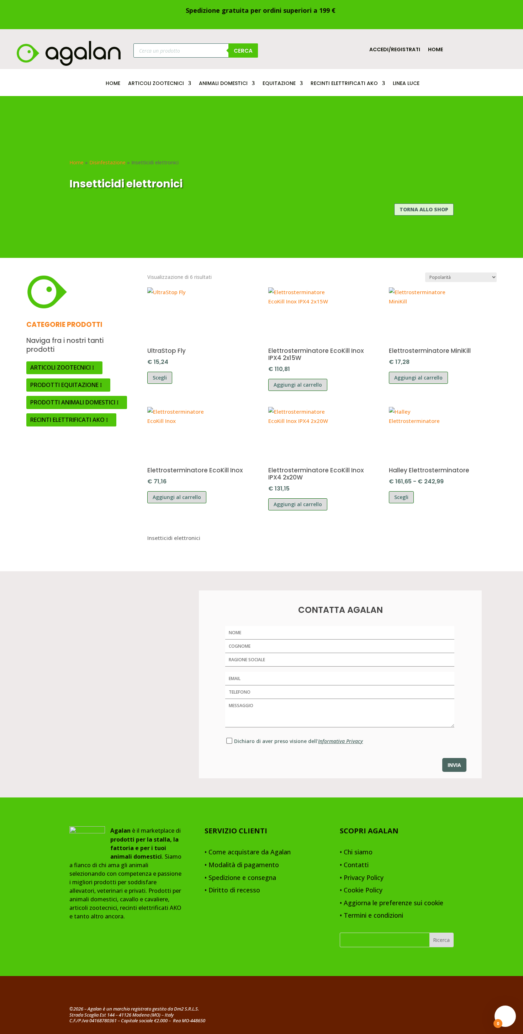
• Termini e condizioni (371, 915)
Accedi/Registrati (394, 50)
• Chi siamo (356, 852)
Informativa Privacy (340, 741)
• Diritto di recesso (232, 890)
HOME (113, 84)
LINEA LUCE (406, 84)
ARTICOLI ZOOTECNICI (156, 84)
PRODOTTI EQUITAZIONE (64, 385)
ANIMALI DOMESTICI (223, 84)
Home (435, 50)
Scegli (160, 377)
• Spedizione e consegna (240, 878)
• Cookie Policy (361, 890)
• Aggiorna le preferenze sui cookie (391, 903)
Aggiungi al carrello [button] (298, 384)
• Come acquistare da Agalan (248, 852)
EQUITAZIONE (279, 84)
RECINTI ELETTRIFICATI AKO (344, 84)
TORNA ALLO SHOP (424, 209)
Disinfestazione (107, 162)
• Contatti (354, 865)
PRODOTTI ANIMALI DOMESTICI (72, 402)
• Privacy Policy (362, 878)
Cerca (243, 50)
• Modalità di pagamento (242, 865)
